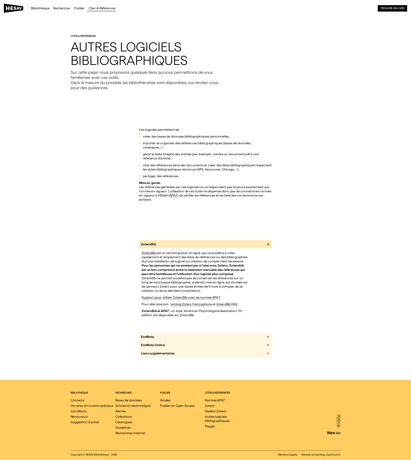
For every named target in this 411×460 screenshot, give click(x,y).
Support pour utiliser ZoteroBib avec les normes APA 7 (181, 297)
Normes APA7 (215, 400)
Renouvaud (79, 417)
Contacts (77, 400)
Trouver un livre (392, 8)
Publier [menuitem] (79, 8)
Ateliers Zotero (215, 411)
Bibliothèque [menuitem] (40, 8)
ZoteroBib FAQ (226, 304)
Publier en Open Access (177, 406)
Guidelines (123, 427)
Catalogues (123, 422)
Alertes (120, 411)
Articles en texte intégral (133, 406)
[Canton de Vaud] (338, 421)
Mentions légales (287, 454)
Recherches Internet (130, 433)
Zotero (210, 406)
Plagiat (210, 426)
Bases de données (128, 400)
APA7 (173, 195)
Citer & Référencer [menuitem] (102, 8)
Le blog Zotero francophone (191, 304)
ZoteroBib (149, 253)
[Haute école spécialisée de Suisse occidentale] (334, 432)
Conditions (79, 411)
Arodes (165, 400)
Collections (123, 417)
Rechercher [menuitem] (61, 8)
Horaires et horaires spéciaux (92, 406)
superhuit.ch (333, 454)
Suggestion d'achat (85, 422)
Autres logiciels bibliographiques (217, 419)
